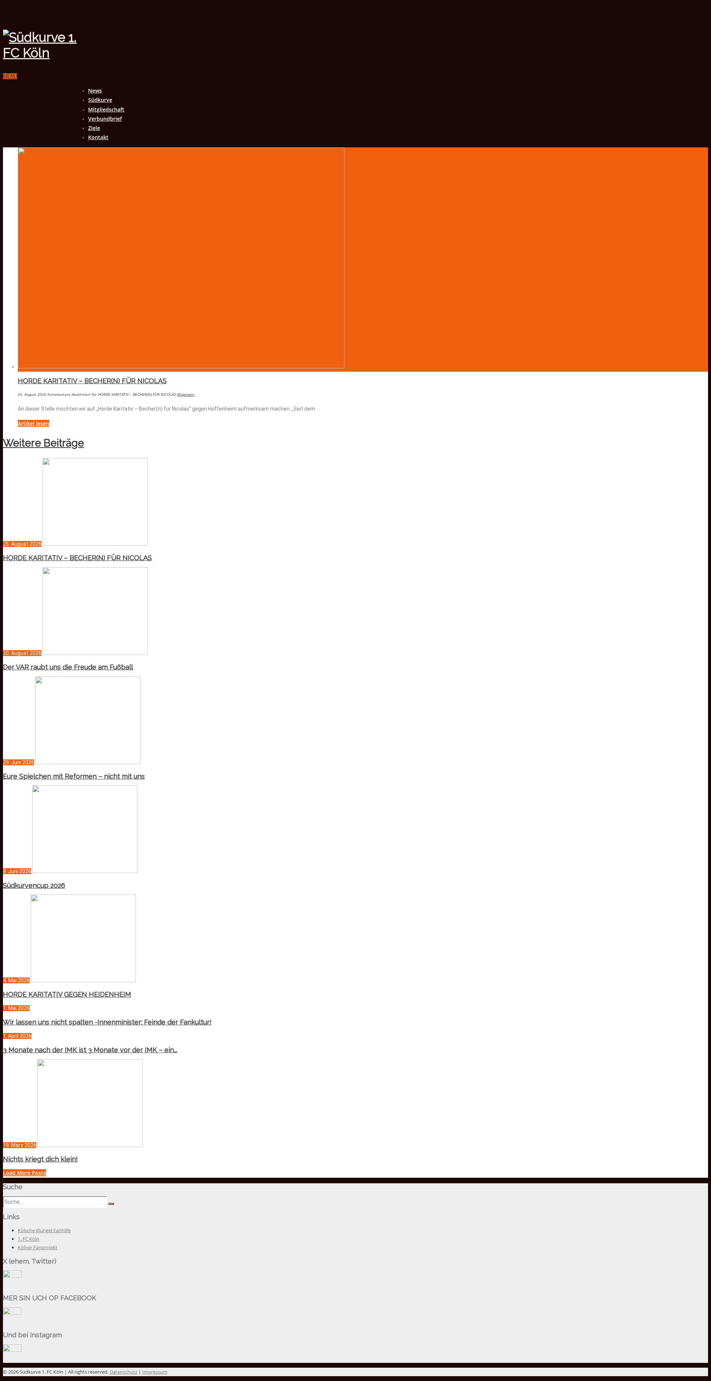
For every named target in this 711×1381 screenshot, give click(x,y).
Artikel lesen (33, 423)
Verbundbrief (105, 118)
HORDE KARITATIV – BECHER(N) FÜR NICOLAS (92, 381)
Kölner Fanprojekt (37, 1247)
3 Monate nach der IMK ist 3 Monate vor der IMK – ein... (90, 1050)
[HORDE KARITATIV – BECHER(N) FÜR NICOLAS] (181, 367)
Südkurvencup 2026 (34, 885)
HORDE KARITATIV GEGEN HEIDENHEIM (67, 994)
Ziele (94, 127)
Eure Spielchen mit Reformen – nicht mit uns (74, 776)
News (95, 90)
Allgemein (185, 394)
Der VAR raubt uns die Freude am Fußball (68, 667)
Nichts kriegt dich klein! (40, 1159)
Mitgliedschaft (106, 109)
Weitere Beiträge (43, 443)
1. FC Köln (28, 1238)
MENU (10, 76)
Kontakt (98, 137)
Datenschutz (123, 1371)
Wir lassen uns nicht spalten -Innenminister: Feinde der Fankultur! (107, 1022)
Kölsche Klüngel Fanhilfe (44, 1230)
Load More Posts (24, 1172)
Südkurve (100, 99)
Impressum (154, 1371)
